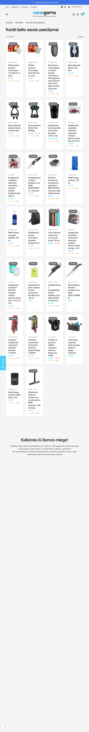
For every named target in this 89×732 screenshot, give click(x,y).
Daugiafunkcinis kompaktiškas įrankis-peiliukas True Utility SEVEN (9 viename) (54, 293)
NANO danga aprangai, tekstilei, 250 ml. (13, 236)
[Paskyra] (78, 14)
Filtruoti (11, 36)
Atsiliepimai (14, 7)
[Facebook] (62, 6)
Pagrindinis (9, 22)
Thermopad (12, 62)
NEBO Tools (52, 175)
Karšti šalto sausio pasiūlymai (35, 22)
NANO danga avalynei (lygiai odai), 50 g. (14, 395)
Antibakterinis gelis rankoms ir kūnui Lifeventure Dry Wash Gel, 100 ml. (34, 291)
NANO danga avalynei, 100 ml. (73, 180)
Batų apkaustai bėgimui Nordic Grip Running (14, 128)
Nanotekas (72, 175)
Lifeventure (52, 62)
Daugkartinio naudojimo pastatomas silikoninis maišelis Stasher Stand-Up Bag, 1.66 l (74, 240)
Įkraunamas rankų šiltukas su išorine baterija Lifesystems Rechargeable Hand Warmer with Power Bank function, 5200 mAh (54, 77)
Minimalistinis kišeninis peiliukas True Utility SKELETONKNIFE (74, 291)
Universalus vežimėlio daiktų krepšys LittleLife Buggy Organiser (74, 346)
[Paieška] (74, 14)
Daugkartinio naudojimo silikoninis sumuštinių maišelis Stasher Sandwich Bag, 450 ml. (14, 187)
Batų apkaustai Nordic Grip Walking (34, 128)
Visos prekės (19, 22)
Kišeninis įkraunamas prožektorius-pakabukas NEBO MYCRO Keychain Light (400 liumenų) (54, 185)
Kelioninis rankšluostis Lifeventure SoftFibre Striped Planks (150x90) (34, 346)
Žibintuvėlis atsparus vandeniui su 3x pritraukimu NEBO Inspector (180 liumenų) (34, 400)
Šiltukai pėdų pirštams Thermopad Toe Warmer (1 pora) (14, 70)
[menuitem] (8, 7)
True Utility (33, 175)
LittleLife (52, 337)
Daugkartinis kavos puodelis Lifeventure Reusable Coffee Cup (54, 130)
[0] (81, 14)
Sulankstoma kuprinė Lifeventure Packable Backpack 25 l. (34, 238)
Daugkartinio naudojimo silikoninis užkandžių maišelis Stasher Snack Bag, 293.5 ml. (74, 133)
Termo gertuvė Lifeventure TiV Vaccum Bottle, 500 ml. (54, 236)
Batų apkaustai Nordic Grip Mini (74, 68)
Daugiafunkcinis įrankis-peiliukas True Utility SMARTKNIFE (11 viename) (34, 184)
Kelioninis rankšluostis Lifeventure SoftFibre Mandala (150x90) (13, 346)
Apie (7, 7)
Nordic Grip (72, 62)
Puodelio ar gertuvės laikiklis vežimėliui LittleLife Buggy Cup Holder (53, 348)
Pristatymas (24, 7)
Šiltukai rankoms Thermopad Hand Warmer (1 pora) (34, 70)
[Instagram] (65, 6)
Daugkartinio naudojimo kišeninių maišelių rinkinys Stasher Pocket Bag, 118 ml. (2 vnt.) (14, 294)
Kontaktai (34, 7)
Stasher (71, 122)
